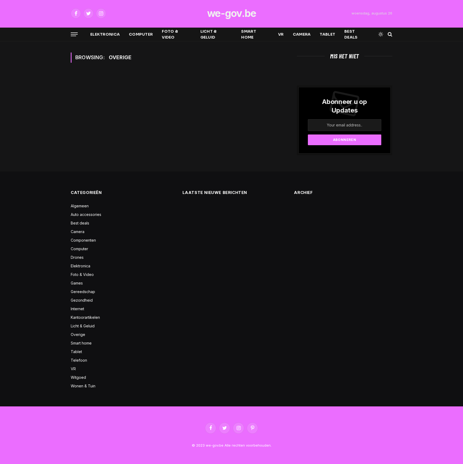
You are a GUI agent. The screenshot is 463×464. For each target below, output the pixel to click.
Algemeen (80, 206)
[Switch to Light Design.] (380, 34)
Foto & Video (170, 34)
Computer (141, 34)
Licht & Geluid (208, 34)
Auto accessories (86, 214)
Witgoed (78, 377)
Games (77, 283)
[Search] (389, 34)
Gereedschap (83, 291)
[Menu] (74, 34)
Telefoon (79, 360)
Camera (302, 34)
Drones (77, 257)
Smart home (248, 34)
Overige (78, 334)
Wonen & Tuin (83, 386)
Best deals (350, 34)
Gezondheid (82, 300)
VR (281, 34)
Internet (77, 308)
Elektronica (105, 34)
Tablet (327, 34)
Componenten (83, 240)
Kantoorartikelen (85, 317)
